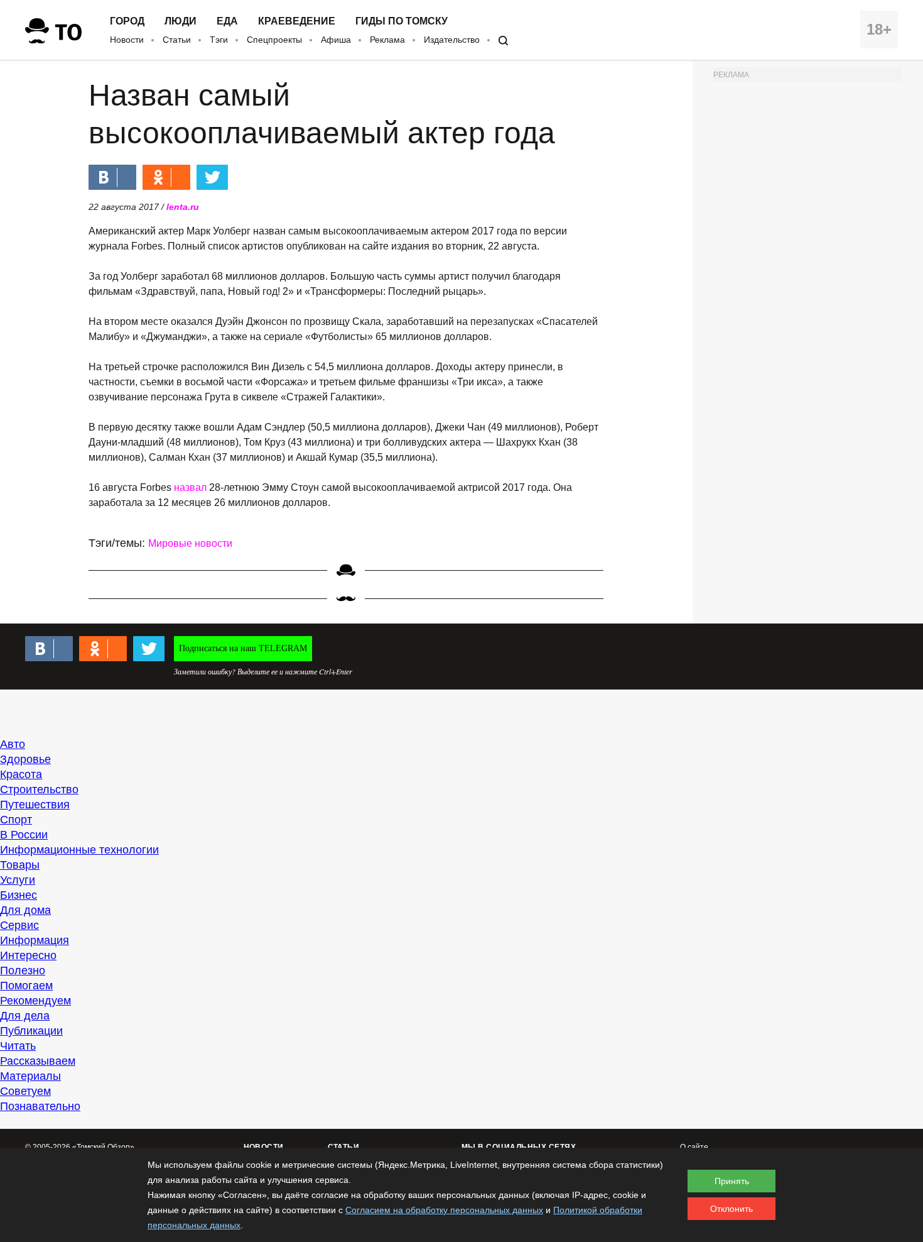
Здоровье (25, 759)
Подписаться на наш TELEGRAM (243, 648)
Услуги (17, 880)
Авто (12, 744)
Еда (227, 21)
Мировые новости (190, 543)
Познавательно (40, 1106)
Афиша (336, 40)
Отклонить (731, 1209)
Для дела (25, 1015)
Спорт (16, 819)
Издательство (452, 40)
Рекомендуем (35, 1000)
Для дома (25, 910)
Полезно (22, 970)
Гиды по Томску (401, 21)
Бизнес (18, 895)
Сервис (19, 925)
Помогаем (26, 985)
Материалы (30, 1076)
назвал (190, 487)
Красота (21, 774)
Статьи (177, 40)
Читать (18, 1046)
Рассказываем (37, 1061)
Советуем (25, 1091)
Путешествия (35, 804)
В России (24, 834)
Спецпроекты (274, 40)
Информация (34, 940)
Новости (127, 40)
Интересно (28, 955)
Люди (181, 21)
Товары (20, 865)
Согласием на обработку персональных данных (444, 1210)
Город (127, 21)
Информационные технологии (79, 850)
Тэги (219, 40)
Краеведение (296, 21)
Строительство (39, 789)
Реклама (387, 40)
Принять (732, 1181)
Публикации (31, 1031)
